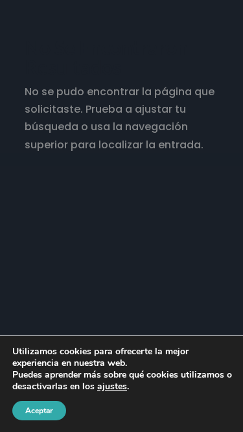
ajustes (112, 386)
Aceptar (39, 410)
